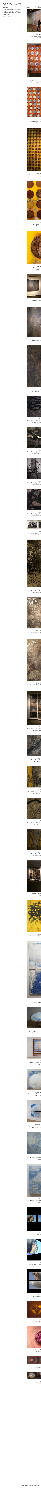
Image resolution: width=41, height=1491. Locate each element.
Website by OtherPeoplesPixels (30, 1485)
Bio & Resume (8, 17)
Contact (6, 14)
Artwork (6, 7)
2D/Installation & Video (12, 10)
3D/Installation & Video (12, 12)
